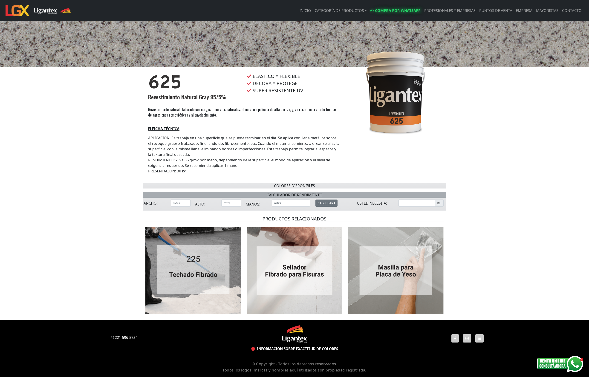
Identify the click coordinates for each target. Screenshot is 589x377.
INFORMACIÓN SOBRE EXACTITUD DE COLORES (297, 348)
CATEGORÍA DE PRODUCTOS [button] (339, 10)
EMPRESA (524, 10)
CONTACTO (572, 10)
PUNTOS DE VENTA (495, 10)
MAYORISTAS (547, 10)
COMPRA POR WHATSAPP (398, 10)
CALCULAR (326, 203)
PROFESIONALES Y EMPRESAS (450, 10)
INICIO (305, 10)
